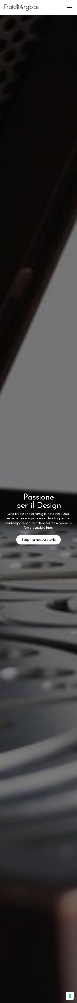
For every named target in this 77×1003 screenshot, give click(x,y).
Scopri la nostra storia (38, 540)
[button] (69, 7)
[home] (21, 7)
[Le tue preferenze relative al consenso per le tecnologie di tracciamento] (70, 996)
